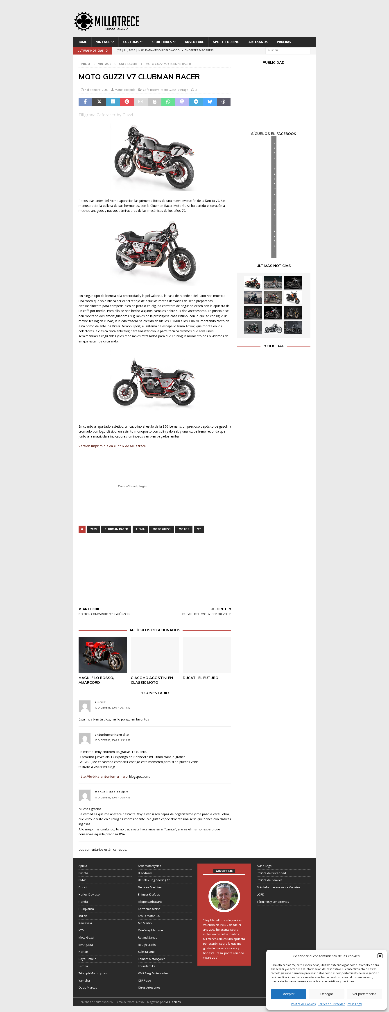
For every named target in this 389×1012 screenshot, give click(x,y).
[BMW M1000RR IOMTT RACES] (253, 327)
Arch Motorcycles (149, 866)
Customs (131, 42)
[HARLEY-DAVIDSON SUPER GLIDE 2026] (273, 312)
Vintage (103, 42)
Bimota (83, 873)
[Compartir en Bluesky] (210, 102)
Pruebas (284, 42)
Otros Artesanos (149, 987)
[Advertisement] (238, 20)
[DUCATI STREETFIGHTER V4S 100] (293, 312)
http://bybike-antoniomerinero (103, 776)
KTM (81, 930)
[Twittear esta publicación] (99, 102)
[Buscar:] (287, 50)
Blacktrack (145, 873)
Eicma (140, 529)
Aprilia (83, 866)
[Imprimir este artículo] (154, 102)
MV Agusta (86, 945)
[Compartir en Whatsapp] (168, 102)
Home (82, 42)
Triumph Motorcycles (93, 973)
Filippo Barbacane (150, 902)
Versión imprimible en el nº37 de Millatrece (112, 446)
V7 (199, 529)
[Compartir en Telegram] (196, 102)
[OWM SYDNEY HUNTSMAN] (273, 327)
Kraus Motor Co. (149, 916)
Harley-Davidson (90, 894)
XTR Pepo (144, 980)
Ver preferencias (364, 994)
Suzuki (83, 966)
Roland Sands (147, 937)
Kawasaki (85, 923)
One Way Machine (150, 930)
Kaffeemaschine (149, 909)
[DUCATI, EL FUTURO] (207, 655)
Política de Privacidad (331, 1004)
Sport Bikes (162, 42)
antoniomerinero (108, 734)
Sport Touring (226, 42)
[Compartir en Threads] (224, 102)
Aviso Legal (355, 1004)
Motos (184, 529)
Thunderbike (147, 966)
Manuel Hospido (107, 792)
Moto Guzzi (168, 90)
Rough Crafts (147, 945)
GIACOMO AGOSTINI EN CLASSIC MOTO (152, 680)
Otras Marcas (88, 987)
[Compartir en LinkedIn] (113, 102)
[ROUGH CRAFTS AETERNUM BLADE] (293, 327)
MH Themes (173, 1002)
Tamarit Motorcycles (151, 959)
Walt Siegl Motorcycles (153, 973)
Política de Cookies (303, 1004)
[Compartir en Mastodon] (182, 102)
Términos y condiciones (273, 902)
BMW (82, 880)
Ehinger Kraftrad (149, 894)
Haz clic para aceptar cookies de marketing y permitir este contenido (275, 196)
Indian (83, 916)
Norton (83, 952)
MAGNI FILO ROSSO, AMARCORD (96, 680)
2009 (93, 529)
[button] (380, 956)
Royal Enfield (87, 959)
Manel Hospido (125, 90)
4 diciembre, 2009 (96, 90)
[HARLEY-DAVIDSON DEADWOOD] (293, 282)
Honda (83, 902)
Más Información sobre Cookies (278, 887)
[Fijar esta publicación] (127, 102)
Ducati (83, 887)
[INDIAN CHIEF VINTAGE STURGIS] (253, 282)
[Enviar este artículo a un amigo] (140, 102)
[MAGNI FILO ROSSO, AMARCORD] (103, 655)
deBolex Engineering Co (154, 880)
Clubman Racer (116, 529)
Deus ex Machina (150, 887)
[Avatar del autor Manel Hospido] (224, 907)
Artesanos (258, 42)
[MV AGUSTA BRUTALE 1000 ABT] (253, 312)
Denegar (326, 994)
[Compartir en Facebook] (85, 102)
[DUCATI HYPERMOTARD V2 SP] (273, 297)
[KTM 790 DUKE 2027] (293, 297)
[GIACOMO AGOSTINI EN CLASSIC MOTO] (155, 655)
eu (97, 702)
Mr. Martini (145, 923)
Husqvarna (86, 909)
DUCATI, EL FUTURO (200, 677)
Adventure (194, 42)
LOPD (260, 894)
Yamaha (84, 980)
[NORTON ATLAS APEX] (253, 297)
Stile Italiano (146, 952)
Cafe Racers (151, 90)
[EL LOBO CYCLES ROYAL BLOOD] (273, 282)
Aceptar (288, 994)
